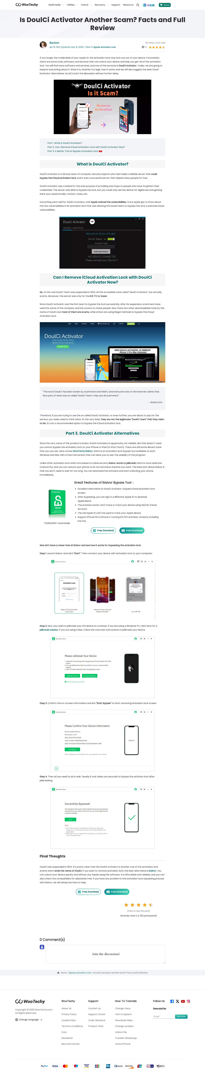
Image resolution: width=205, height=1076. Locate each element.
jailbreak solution (49, 629)
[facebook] (172, 1001)
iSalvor (152, 870)
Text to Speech (123, 1014)
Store (167, 5)
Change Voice (122, 1008)
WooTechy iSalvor (83, 451)
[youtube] (182, 1001)
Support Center (97, 1014)
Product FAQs (95, 1026)
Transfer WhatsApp (126, 1038)
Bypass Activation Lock (105, 47)
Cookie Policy (68, 1020)
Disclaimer (67, 1038)
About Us (66, 1008)
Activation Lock (90, 151)
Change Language (29, 1019)
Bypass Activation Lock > (81, 972)
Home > (65, 972)
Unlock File (121, 1032)
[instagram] (188, 1001)
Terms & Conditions (72, 1026)
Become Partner (70, 1044)
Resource (128, 4)
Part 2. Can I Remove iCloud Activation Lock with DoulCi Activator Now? (86, 147)
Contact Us (94, 1008)
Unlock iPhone (123, 1044)
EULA (64, 1032)
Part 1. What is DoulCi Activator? (64, 143)
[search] (137, 5)
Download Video (124, 1020)
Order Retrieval (96, 1020)
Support (115, 4)
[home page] (26, 5)
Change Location (124, 1026)
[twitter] (177, 1001)
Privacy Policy (69, 1014)
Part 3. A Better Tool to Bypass (64, 151)
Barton (54, 43)
